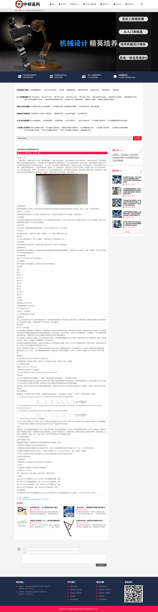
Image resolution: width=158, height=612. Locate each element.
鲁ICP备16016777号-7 (91, 609)
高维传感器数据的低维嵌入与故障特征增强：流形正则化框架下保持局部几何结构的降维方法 (132, 213)
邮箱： (25, 552)
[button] (155, 41)
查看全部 (127, 232)
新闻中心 (21, 10)
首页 (16, 10)
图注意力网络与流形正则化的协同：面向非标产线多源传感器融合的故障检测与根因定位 (132, 223)
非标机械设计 (25, 497)
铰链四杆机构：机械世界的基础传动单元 (90, 520)
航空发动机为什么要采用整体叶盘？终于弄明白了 (36, 499)
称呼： (25, 549)
